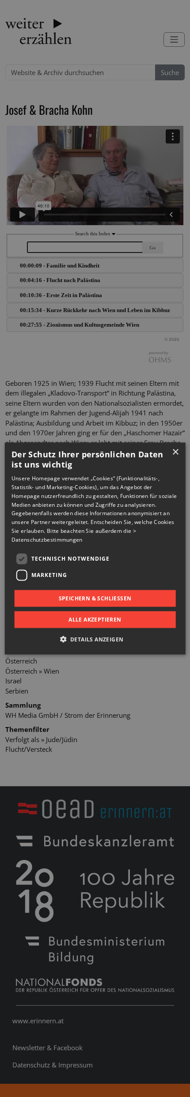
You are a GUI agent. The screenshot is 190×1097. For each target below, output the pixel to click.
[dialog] (95, 548)
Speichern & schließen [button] (95, 598)
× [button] (175, 452)
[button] (95, 639)
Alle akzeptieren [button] (94, 619)
